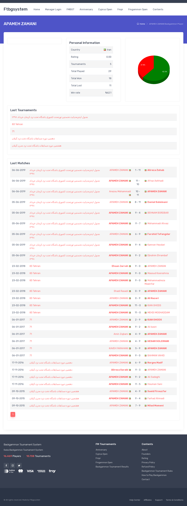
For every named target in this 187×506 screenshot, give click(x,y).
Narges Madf (155, 362)
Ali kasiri (152, 326)
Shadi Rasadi (121, 291)
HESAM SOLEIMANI (158, 341)
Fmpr (120, 9)
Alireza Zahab (155, 170)
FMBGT (70, 9)
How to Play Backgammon (154, 475)
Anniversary (86, 9)
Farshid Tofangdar (158, 234)
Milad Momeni (155, 405)
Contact (146, 479)
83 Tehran (17, 124)
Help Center (134, 500)
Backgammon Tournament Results (112, 467)
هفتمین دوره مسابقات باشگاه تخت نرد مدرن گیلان (36, 145)
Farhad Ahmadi (156, 398)
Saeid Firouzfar (157, 391)
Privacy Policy (148, 462)
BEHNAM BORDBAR (158, 212)
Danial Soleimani (157, 202)
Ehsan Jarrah (120, 266)
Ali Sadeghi (154, 377)
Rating (145, 458)
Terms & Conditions (174, 500)
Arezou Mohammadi (120, 191)
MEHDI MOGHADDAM (159, 312)
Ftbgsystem (15, 9)
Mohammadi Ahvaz (158, 223)
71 (13, 131)
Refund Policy (148, 467)
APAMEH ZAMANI (119, 170)
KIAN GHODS (154, 305)
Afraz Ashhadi (155, 180)
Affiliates (148, 500)
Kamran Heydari (156, 244)
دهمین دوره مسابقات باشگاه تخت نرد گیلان (33, 138)
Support (158, 500)
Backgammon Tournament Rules (157, 471)
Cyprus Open (105, 9)
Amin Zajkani (121, 334)
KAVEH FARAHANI (118, 348)
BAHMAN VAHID (156, 355)
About (145, 450)
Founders (146, 454)
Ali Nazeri (153, 298)
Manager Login (53, 9)
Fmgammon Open (138, 9)
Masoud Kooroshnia (158, 273)
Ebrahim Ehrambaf (158, 255)
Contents (158, 9)
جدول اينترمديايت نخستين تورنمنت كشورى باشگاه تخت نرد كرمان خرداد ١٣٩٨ (50, 117)
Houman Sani (155, 384)
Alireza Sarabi (119, 369)
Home (37, 9)
